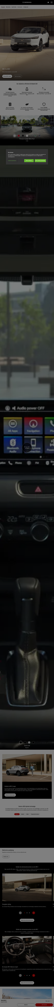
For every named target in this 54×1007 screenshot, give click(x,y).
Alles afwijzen (29, 160)
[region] (27, 157)
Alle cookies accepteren (40, 160)
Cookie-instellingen (12, 160)
